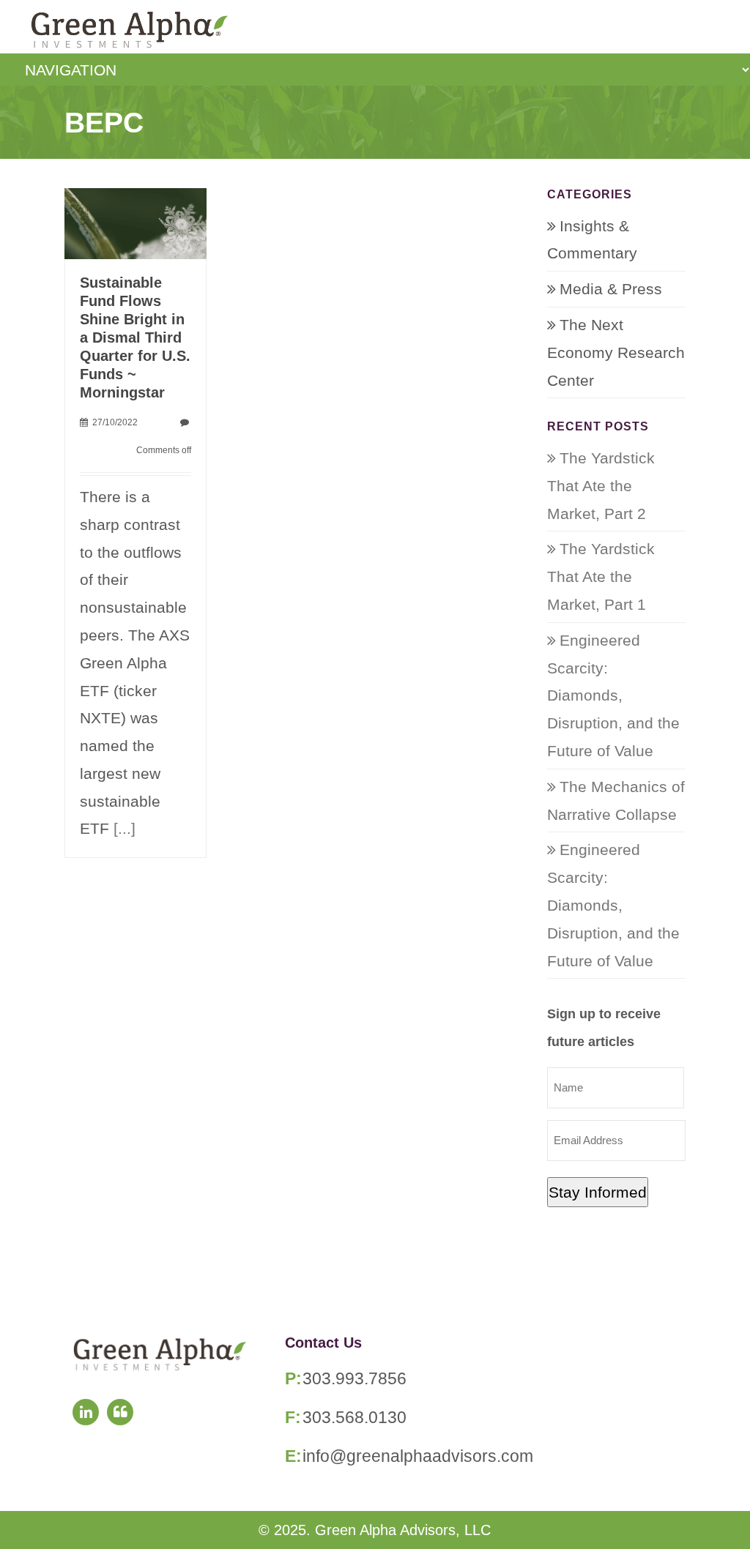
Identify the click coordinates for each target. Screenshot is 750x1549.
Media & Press (611, 288)
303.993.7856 (354, 1378)
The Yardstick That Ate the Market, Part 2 (601, 485)
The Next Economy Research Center (616, 352)
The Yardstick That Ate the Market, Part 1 (601, 576)
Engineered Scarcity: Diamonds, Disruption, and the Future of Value (613, 695)
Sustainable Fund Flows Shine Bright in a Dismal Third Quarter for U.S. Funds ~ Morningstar (135, 337)
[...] (124, 828)
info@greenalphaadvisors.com (417, 1456)
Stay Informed (598, 1192)
